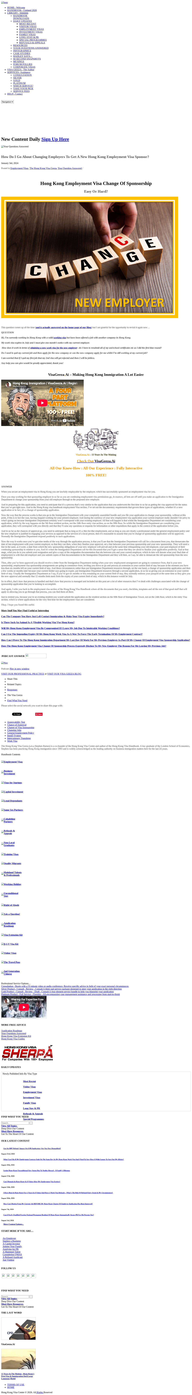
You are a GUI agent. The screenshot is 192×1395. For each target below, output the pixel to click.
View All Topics (9, 1126)
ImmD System (14, 735)
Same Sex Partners (13, 810)
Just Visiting (8, 1260)
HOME (16, 7)
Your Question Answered (70, 168)
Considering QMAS (12, 1254)
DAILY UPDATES (22, 21)
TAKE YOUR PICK (23, 88)
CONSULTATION (22, 75)
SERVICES (18, 72)
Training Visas (11, 854)
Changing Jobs (14, 730)
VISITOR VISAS (27, 26)
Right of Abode (11, 905)
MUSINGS (18, 61)
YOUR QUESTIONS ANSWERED (31, 48)
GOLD (16, 80)
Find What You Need (17, 700)
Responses (12, 689)
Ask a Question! (12, 914)
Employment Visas (19, 168)
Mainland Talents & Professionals (13, 873)
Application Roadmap (10, 924)
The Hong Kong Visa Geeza (43, 168)
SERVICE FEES (21, 91)
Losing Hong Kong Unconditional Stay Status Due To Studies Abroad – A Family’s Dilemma (36, 1170)
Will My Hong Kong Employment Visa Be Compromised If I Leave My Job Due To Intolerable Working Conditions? (60, 628)
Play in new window (19, 668)
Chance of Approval (16, 725)
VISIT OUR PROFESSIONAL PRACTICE (22, 674)
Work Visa (12, 741)
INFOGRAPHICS (22, 50)
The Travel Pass (12, 962)
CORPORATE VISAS (24, 67)
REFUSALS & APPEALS (32, 42)
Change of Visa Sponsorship (20, 727)
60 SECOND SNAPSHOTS (27, 59)
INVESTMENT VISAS (30, 32)
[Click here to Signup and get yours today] (96, 1328)
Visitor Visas (10, 953)
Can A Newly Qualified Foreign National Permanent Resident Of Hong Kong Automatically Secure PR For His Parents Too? (48, 1215)
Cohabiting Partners (9, 820)
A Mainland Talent (11, 1252)
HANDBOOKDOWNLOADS (21, 17)
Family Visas (29, 1103)
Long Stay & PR (31, 1108)
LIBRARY (17, 13)
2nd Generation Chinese (12, 972)
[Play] (4, 663)
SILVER (17, 77)
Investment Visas (31, 1097)
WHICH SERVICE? (23, 86)
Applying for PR (11, 1249)
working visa (60, 337)
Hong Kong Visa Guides (13, 1039)
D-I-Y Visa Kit (11, 944)
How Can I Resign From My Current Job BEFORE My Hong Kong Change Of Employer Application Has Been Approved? (48, 1204)
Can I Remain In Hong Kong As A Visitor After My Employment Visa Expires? (31, 1181)
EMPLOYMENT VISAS (31, 29)
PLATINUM (19, 83)
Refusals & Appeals (9, 832)
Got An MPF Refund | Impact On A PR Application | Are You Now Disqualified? (32, 1148)
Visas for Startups (13, 782)
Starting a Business (12, 1241)
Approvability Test (16, 722)
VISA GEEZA (20, 69)
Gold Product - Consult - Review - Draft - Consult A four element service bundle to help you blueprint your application (57, 991)
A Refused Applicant (12, 1257)
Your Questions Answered (13, 1033)
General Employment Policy (20, 733)
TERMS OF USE (15, 1384)
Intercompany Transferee (19, 738)
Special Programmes (33, 1119)
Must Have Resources (12, 1131)
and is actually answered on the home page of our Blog (63, 327)
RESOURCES (20, 45)
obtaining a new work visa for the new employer (53, 348)
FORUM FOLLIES (22, 64)
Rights (40, 1392)
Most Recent (29, 1081)
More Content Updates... (13, 1224)
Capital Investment (13, 792)
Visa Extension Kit (13, 935)
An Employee (9, 1238)
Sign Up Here (55, 139)
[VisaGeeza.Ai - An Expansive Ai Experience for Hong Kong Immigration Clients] (96, 1359)
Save (40, 714)
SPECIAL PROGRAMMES (33, 40)
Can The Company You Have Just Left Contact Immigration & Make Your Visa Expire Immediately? (52, 616)
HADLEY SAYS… (22, 56)
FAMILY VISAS (27, 34)
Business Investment (9, 772)
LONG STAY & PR (29, 37)
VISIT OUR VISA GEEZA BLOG (64, 674)
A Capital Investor (11, 1243)
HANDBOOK (22, 10)
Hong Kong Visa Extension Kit (16, 1036)
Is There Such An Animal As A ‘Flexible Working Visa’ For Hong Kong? (38, 622)
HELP (14, 94)
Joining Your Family (12, 1246)
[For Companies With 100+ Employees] (27, 1060)
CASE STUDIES (21, 53)
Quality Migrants (12, 863)
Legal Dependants (13, 800)
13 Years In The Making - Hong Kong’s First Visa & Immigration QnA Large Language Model (17, 1376)
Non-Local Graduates (9, 844)
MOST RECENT (27, 23)
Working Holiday (12, 884)
